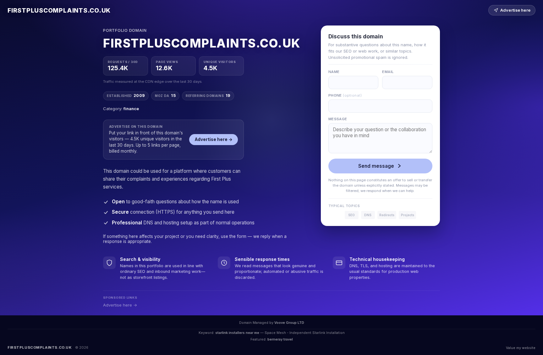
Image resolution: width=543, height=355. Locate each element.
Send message (376, 166)
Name (334, 72)
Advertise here (515, 10)
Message (337, 119)
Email (387, 72)
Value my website (520, 348)
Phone (345, 95)
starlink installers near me (237, 332)
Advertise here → (214, 139)
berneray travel (280, 339)
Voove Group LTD (289, 322)
